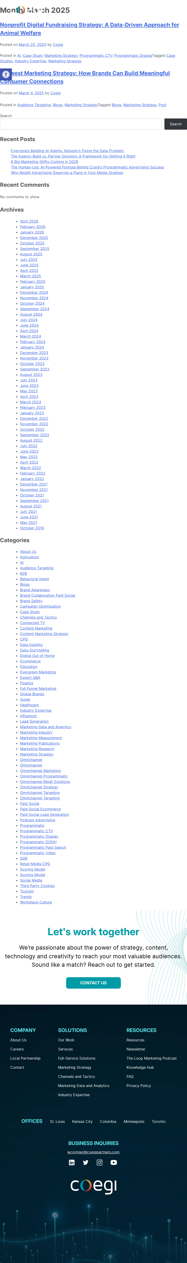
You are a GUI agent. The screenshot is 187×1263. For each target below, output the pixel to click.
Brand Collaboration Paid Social (47, 595)
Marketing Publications (40, 743)
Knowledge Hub (140, 1067)
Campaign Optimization (40, 606)
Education (28, 666)
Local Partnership (25, 1058)
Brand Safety (31, 601)
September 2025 (34, 248)
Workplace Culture (36, 902)
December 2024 (34, 292)
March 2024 (30, 336)
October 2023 (32, 363)
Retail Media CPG (35, 863)
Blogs (57, 104)
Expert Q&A (30, 677)
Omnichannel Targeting (40, 792)
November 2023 (34, 358)
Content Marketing (36, 628)
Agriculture (29, 557)
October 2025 (32, 243)
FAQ (130, 1077)
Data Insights (31, 644)
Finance (26, 683)
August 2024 (31, 314)
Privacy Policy (139, 1086)
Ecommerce (30, 661)
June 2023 (29, 385)
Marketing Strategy (61, 55)
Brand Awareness (35, 590)
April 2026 (29, 221)
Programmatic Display (133, 55)
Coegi (58, 44)
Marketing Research (37, 748)
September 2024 (34, 309)
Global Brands (32, 694)
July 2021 (28, 511)
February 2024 (32, 341)
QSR (23, 858)
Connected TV (32, 622)
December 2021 (33, 484)
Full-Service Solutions (76, 1058)
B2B (23, 573)
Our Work (66, 1040)
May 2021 (28, 522)
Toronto (159, 1122)
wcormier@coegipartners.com (93, 1152)
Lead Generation (34, 721)
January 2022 (32, 478)
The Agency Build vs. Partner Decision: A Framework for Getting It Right (73, 156)
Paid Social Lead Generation (44, 814)
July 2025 (28, 259)
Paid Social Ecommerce (40, 809)
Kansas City (82, 1122)
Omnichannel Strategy (39, 787)
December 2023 (34, 352)
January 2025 (32, 287)
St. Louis (57, 1122)
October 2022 (32, 429)
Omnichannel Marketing (40, 770)
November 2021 (34, 489)
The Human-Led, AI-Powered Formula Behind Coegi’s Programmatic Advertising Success (87, 167)
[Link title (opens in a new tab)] (72, 1164)
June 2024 (29, 325)
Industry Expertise (30, 61)
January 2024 (32, 347)
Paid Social (29, 803)
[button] (6, 74)
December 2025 (34, 237)
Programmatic (32, 825)
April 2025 (29, 270)
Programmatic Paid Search (43, 847)
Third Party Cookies (37, 885)
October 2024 (32, 303)
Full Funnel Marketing (38, 688)
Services (65, 1049)
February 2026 (32, 226)
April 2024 (29, 330)
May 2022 (29, 456)
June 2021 (29, 517)
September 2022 (34, 435)
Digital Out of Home (37, 655)
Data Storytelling (34, 650)
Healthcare (29, 705)
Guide (25, 699)
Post (162, 104)
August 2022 (31, 440)
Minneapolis (134, 1122)
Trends (26, 896)
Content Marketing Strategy (44, 633)
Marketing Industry (36, 732)
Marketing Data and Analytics (45, 727)
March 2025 (30, 276)
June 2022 (29, 451)
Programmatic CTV (96, 55)
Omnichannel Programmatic (44, 776)
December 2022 (34, 418)
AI (19, 55)
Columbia (108, 1122)
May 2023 (29, 391)
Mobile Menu (174, 11)
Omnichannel (31, 759)
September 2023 (34, 369)
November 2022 (34, 424)
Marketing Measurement (41, 737)
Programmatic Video (38, 853)
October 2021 (32, 495)
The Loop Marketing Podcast (152, 1058)
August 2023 (31, 374)
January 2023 (32, 413)
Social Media (31, 880)
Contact (17, 1067)
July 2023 (28, 380)
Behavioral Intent (34, 579)
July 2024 (28, 320)
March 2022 (30, 467)
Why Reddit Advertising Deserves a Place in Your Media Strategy (67, 172)
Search (6, 115)
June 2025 (29, 265)
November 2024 (34, 298)
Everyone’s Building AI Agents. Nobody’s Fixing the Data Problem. (67, 150)
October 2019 (32, 528)
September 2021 (34, 500)
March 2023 (30, 402)
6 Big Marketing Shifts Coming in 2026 (44, 161)
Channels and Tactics (38, 617)
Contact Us (93, 982)
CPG (24, 639)
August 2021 (31, 506)
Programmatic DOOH (38, 842)
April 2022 (29, 462)
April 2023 (29, 396)
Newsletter (136, 1049)
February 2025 (32, 281)
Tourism (27, 891)
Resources (135, 1040)
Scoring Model (32, 869)
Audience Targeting (34, 104)
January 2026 (32, 232)
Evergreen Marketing (38, 672)
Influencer (28, 716)
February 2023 (32, 407)
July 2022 (28, 446)
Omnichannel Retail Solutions (45, 781)
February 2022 (32, 473)
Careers (17, 1049)
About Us (28, 551)
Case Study (32, 55)
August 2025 (31, 254)
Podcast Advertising (37, 820)
